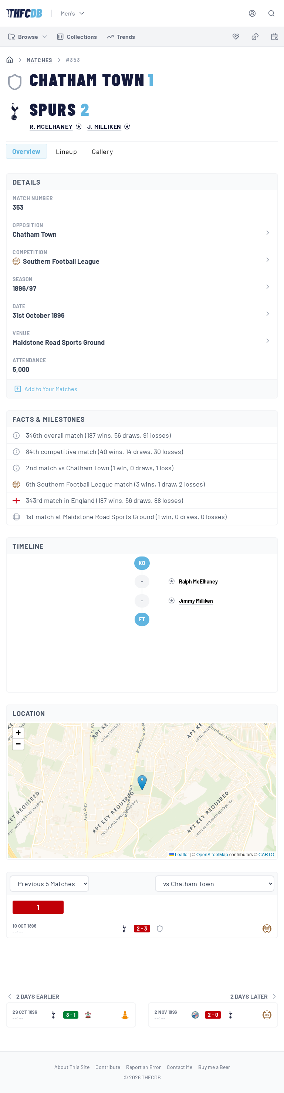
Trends (126, 36)
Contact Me (179, 1067)
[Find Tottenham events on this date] (274, 36)
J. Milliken (104, 127)
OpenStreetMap (212, 854)
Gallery (102, 151)
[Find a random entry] (255, 36)
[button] (142, 782)
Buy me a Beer (214, 1067)
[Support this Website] (236, 36)
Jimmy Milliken (196, 601)
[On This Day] (274, 37)
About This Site (71, 1067)
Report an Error (143, 1067)
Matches (40, 60)
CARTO (266, 854)
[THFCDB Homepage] (24, 13)
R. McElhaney (51, 127)
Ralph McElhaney (198, 581)
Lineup (66, 151)
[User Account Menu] (252, 13)
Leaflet (181, 854)
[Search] (271, 13)
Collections (82, 36)
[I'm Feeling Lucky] (255, 36)
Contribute (107, 1067)
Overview (26, 151)
